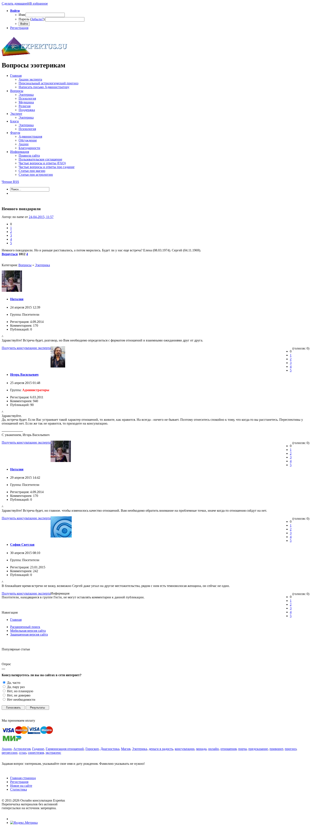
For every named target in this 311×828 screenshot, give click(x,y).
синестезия (36, 752)
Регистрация (19, 28)
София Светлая (22, 544)
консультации (184, 749)
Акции (7, 749)
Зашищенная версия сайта (29, 634)
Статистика (18, 789)
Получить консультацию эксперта (26, 348)
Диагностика (109, 749)
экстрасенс (53, 752)
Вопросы (25, 265)
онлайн (213, 749)
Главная (16, 619)
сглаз (22, 752)
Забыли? (37, 19)
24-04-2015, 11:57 (41, 217)
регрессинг (9, 752)
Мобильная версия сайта (28, 630)
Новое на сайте (21, 785)
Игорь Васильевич (24, 374)
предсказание (258, 749)
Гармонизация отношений (65, 749)
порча (242, 749)
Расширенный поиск (25, 627)
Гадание (38, 749)
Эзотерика (42, 265)
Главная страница (23, 778)
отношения (228, 749)
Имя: (22, 14)
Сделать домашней (15, 3)
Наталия (16, 299)
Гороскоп (92, 749)
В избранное (39, 3)
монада (201, 749)
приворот (276, 749)
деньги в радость (161, 749)
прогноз (290, 749)
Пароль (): (32, 19)
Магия (125, 749)
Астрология (21, 749)
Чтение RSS (10, 182)
